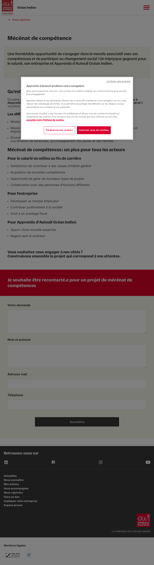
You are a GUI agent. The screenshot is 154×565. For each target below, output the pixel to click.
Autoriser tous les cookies (94, 130)
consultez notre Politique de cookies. (45, 120)
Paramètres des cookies (59, 130)
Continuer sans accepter (119, 81)
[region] (77, 108)
